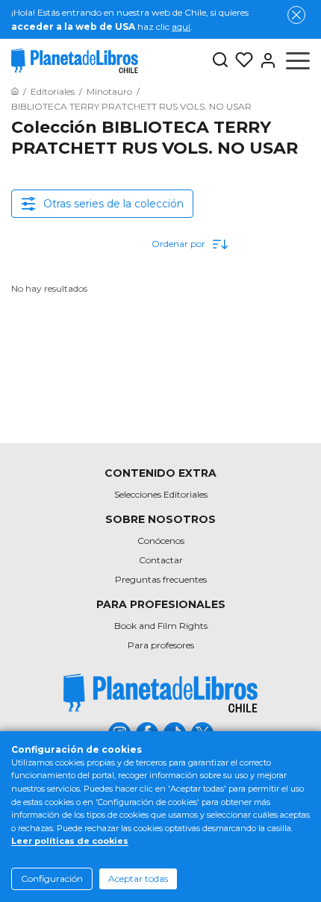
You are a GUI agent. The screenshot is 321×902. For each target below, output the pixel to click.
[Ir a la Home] (15, 91)
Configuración (52, 878)
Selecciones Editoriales (161, 494)
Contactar (161, 560)
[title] (160, 693)
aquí (181, 26)
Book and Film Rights (161, 625)
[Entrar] (265, 60)
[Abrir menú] (298, 60)
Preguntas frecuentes (161, 579)
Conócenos (160, 540)
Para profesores (161, 645)
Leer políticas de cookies (69, 841)
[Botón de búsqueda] (220, 61)
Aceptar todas (138, 878)
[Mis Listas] (241, 60)
